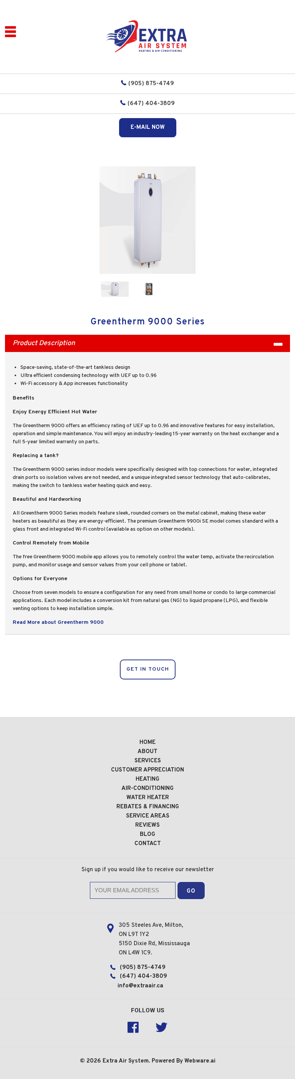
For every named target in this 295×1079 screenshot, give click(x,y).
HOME (147, 742)
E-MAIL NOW (148, 127)
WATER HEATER (147, 797)
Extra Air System (126, 1061)
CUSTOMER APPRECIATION (147, 770)
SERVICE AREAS (147, 816)
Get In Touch (147, 669)
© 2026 (91, 1061)
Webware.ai (199, 1061)
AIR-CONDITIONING (147, 788)
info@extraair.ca (140, 986)
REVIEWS (147, 825)
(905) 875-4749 (151, 83)
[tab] (147, 343)
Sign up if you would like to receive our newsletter (147, 869)
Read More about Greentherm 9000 (58, 622)
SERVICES (147, 761)
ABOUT (147, 751)
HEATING (147, 779)
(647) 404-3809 (151, 103)
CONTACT (147, 843)
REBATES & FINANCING (147, 807)
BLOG (147, 834)
